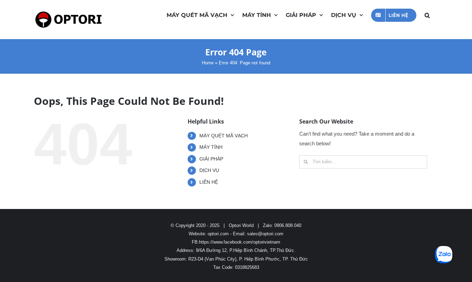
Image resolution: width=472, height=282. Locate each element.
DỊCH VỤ (209, 170)
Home (208, 62)
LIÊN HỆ (208, 182)
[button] (427, 14)
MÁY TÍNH (211, 147)
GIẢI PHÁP (211, 159)
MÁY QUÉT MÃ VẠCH (223, 135)
